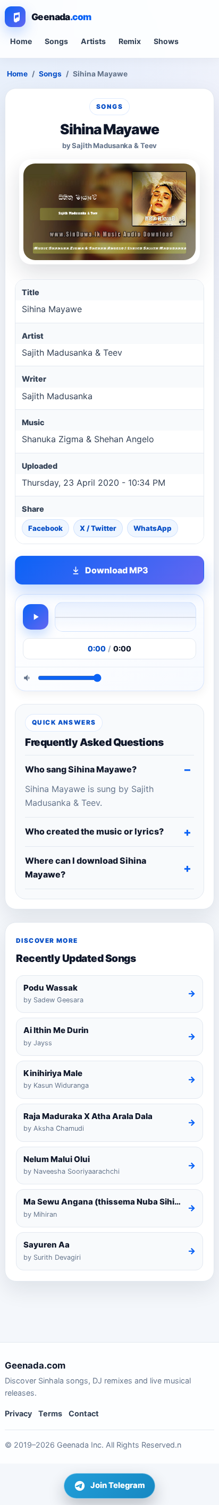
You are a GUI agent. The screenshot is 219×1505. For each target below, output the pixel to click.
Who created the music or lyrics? (94, 831)
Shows (166, 41)
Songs (56, 41)
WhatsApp (152, 528)
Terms (50, 1413)
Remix (130, 41)
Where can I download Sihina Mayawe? (85, 867)
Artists (93, 41)
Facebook (45, 528)
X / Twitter (98, 528)
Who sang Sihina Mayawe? (81, 769)
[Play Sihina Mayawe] (35, 617)
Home (21, 41)
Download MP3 (116, 570)
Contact (84, 1413)
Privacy (18, 1413)
